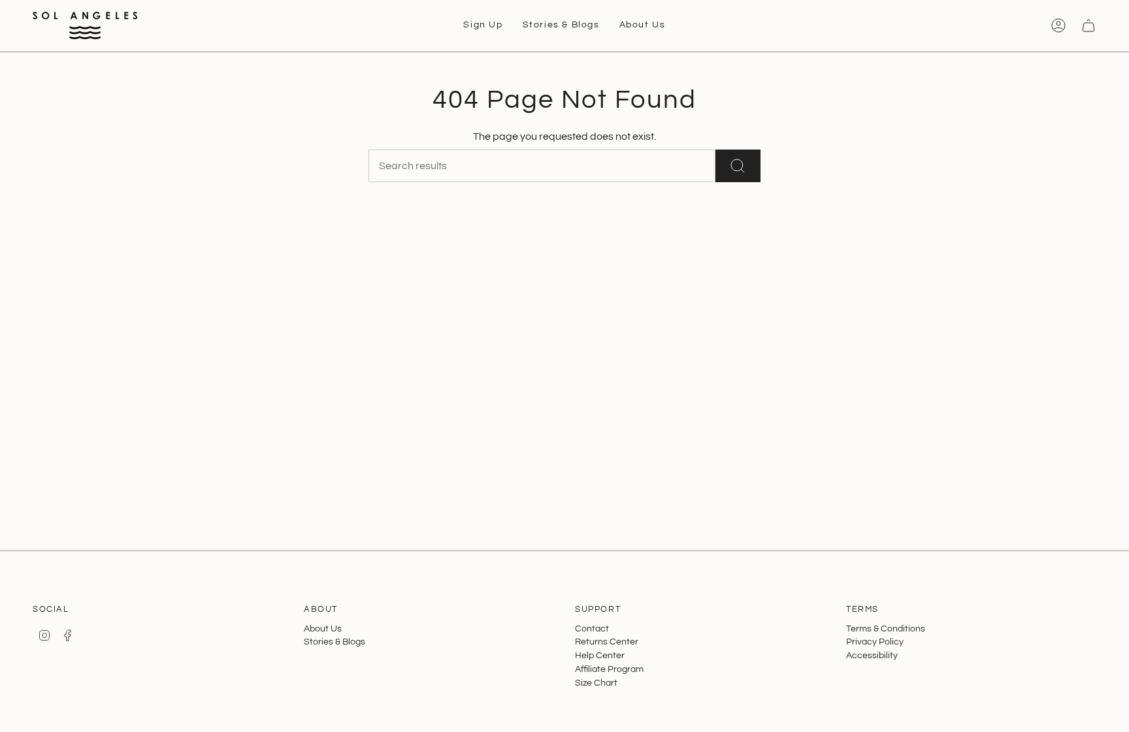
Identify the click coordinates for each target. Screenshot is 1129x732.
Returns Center (606, 641)
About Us (323, 628)
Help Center (600, 655)
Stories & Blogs (334, 641)
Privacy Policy (875, 641)
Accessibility (872, 655)
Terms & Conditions (885, 628)
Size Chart (596, 683)
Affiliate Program (609, 669)
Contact (592, 628)
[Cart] (1088, 25)
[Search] (738, 166)
